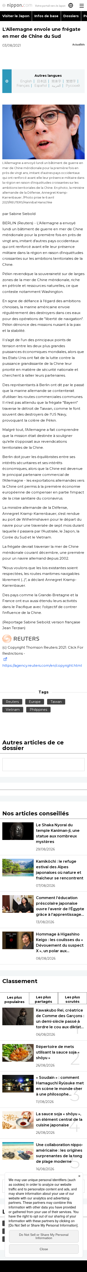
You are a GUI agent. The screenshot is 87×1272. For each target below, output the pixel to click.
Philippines (38, 710)
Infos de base (46, 16)
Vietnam (13, 710)
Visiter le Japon (15, 16)
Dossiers (71, 16)
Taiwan (56, 702)
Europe (35, 702)
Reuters (12, 702)
